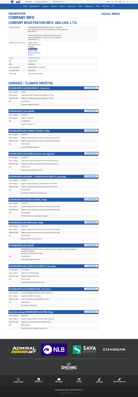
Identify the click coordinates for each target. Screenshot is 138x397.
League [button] (45, 6)
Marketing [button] (88, 6)
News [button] (53, 6)
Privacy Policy (64, 393)
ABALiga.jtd (39, 381)
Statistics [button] (71, 6)
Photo (80, 6)
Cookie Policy (74, 393)
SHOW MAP (33, 49)
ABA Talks (105, 6)
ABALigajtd (59, 381)
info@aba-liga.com (34, 58)
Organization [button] (34, 6)
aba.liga (79, 381)
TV (113, 6)
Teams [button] (61, 6)
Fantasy (29, 2)
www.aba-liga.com (119, 381)
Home (25, 6)
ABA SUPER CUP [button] (58, 2)
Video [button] (98, 6)
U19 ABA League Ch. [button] (42, 2)
